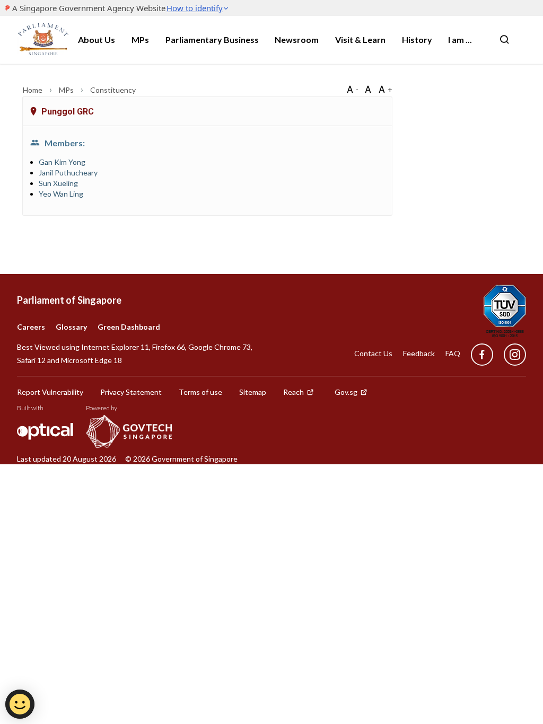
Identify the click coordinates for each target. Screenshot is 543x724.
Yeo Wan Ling (61, 193)
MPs (140, 39)
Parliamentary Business (212, 39)
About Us (96, 39)
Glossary (71, 326)
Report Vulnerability (50, 391)
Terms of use (200, 391)
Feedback (419, 353)
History (417, 39)
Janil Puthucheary (68, 172)
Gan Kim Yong (62, 161)
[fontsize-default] (368, 89)
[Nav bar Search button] (504, 40)
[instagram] (509, 354)
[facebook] (482, 354)
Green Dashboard (129, 326)
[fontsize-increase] (385, 89)
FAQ (452, 353)
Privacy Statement (131, 391)
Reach (293, 391)
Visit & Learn (360, 39)
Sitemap (252, 391)
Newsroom (297, 39)
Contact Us (373, 353)
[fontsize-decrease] (352, 89)
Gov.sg (346, 391)
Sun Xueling (58, 183)
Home (33, 89)
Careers (31, 326)
